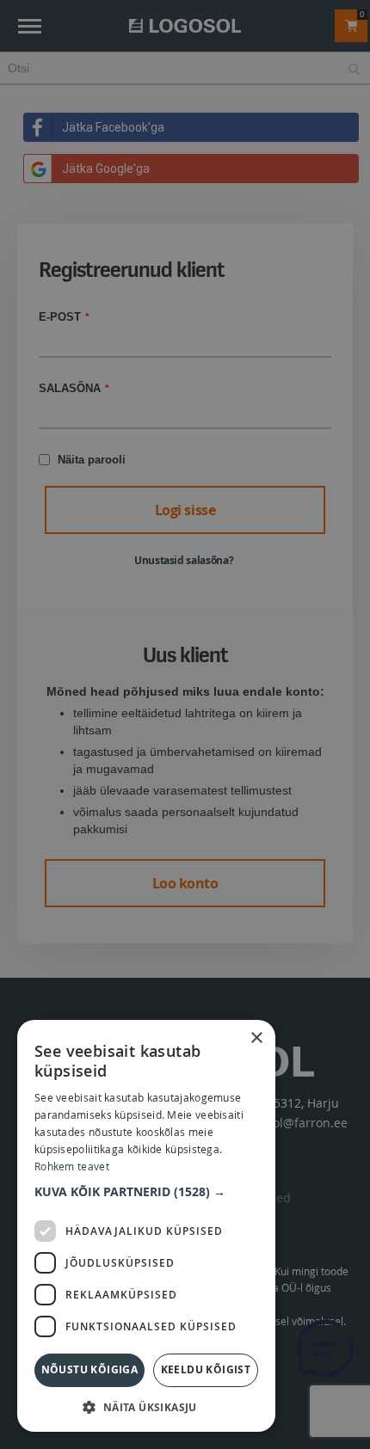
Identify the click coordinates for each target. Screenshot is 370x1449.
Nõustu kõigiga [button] (90, 1369)
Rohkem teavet (71, 1166)
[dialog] (185, 724)
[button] (146, 1191)
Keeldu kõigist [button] (206, 1369)
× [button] (256, 1038)
